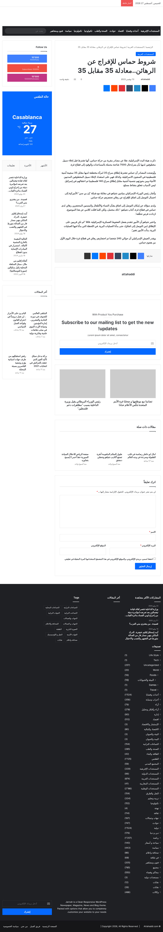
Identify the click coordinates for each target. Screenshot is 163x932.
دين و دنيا (154, 833)
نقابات (156, 887)
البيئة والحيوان (152, 734)
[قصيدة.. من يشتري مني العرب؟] (38, 204)
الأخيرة (27, 165)
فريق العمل (35, 926)
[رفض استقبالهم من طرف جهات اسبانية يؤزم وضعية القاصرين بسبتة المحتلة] (16, 347)
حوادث (113, 30)
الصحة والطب (101, 30)
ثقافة (156, 813)
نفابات (156, 882)
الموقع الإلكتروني (98, 545)
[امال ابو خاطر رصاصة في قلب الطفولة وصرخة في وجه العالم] (141, 443)
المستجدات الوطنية (150, 788)
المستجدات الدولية (150, 773)
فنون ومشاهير (56, 30)
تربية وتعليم (153, 798)
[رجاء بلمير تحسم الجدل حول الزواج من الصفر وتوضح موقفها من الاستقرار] (89, 615)
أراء (157, 704)
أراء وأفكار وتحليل (150, 709)
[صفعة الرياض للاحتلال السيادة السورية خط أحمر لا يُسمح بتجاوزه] (74, 443)
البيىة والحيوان (152, 739)
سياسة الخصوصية (11, 926)
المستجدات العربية (136, 47)
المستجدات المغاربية (149, 783)
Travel (153, 689)
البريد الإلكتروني (148, 545)
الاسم (152, 532)
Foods (153, 675)
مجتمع (156, 867)
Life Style (154, 655)
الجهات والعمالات (70, 618)
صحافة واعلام (152, 852)
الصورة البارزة (71, 629)
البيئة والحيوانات (146, 679)
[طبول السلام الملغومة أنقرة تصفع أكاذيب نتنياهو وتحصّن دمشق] (107, 443)
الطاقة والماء (153, 754)
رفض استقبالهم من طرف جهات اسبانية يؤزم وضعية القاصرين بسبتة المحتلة (17, 363)
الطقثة (59, 629)
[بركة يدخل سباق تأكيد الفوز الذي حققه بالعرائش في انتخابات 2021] (37, 347)
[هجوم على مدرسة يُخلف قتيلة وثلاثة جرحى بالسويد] (101, 623)
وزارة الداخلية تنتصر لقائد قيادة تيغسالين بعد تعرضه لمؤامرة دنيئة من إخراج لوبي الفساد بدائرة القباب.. (17, 184)
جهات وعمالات (152, 818)
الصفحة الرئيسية (49, 926)
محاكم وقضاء (152, 872)
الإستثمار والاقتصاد (150, 724)
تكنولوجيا (88, 30)
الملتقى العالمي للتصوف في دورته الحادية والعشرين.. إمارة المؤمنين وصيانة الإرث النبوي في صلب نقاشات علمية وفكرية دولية (38, 323)
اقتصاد (121, 30)
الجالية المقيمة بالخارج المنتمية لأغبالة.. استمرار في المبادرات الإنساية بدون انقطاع (18, 245)
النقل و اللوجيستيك (54, 634)
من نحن (24, 926)
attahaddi (145, 79)
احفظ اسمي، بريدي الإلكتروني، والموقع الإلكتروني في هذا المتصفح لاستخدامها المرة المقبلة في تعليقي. (108, 559)
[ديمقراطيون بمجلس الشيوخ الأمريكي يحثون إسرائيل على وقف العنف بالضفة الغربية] (89, 623)
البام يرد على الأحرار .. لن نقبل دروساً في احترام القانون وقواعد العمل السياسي (16, 320)
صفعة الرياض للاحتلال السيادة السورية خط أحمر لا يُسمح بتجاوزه (75, 457)
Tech (156, 660)
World (156, 670)
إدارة (156, 714)
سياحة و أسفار (152, 843)
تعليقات (11, 165)
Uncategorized (151, 665)
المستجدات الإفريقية (150, 30)
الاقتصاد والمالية (151, 729)
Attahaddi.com (151, 926)
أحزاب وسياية (152, 699)
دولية (156, 828)
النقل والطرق (152, 793)
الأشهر (44, 165)
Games (152, 685)
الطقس (155, 759)
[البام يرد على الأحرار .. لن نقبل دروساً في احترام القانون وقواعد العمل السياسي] (16, 304)
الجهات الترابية (54, 613)
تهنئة (157, 808)
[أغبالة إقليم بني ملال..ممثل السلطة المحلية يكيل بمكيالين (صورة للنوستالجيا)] (38, 265)
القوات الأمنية (72, 634)
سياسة (68, 30)
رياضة (156, 838)
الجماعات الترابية (151, 744)
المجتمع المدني (152, 764)
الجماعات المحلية (52, 607)
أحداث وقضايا (132, 30)
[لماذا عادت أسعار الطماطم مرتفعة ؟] (114, 623)
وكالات (155, 892)
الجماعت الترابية (70, 613)
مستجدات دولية (151, 877)
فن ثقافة (154, 857)
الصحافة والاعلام (52, 624)
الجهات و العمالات (70, 624)
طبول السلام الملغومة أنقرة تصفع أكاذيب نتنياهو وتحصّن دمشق (109, 457)
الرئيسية (150, 47)
